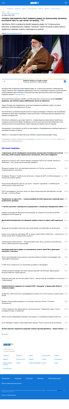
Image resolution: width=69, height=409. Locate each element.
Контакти (29, 378)
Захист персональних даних (12, 383)
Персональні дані (54, 378)
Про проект (6, 378)
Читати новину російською (10, 13)
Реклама (40, 378)
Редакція (18, 378)
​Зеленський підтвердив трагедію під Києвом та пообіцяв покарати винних (31, 317)
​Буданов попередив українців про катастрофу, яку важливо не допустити (31, 228)
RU (66, 3)
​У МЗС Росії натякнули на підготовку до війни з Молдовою (25, 265)
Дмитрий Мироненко (14, 33)
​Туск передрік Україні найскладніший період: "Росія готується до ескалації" (32, 323)
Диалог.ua (60, 390)
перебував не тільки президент (46, 139)
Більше (5, 334)
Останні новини (11, 148)
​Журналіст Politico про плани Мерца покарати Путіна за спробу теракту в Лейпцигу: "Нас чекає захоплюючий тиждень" (31, 161)
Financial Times (19, 94)
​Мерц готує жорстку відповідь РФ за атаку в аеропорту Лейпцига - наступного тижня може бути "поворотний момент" (33, 235)
